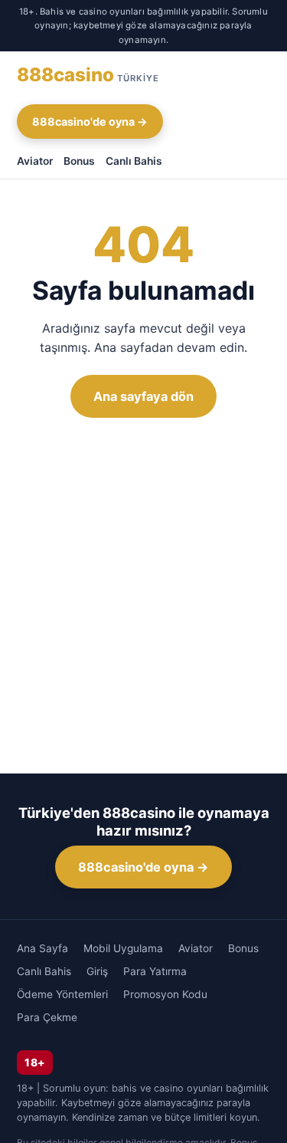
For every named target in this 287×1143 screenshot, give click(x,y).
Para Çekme (47, 1017)
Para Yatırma (155, 971)
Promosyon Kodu (165, 994)
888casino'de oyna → (90, 121)
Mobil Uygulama (123, 948)
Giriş (97, 971)
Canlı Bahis (134, 161)
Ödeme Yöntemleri (62, 994)
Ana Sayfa (42, 948)
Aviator (35, 161)
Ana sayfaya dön (143, 396)
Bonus (79, 161)
